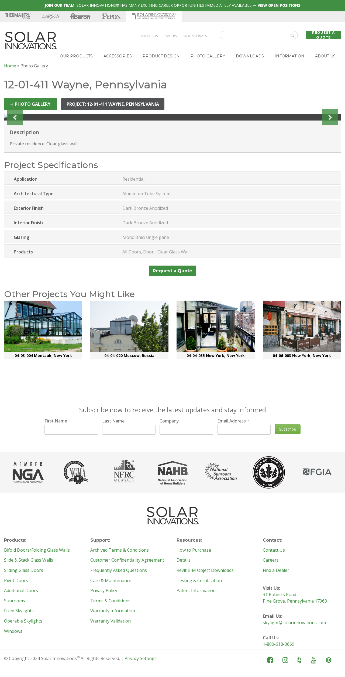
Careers (170, 36)
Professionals (194, 36)
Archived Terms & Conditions (119, 550)
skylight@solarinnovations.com (294, 623)
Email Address (233, 421)
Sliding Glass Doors (23, 570)
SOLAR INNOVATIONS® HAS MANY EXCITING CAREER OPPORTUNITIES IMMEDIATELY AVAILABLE (172, 5)
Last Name (113, 421)
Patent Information (196, 590)
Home (10, 66)
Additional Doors (21, 590)
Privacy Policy (103, 590)
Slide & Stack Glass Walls (28, 560)
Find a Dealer (276, 570)
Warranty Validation (110, 621)
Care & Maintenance (110, 580)
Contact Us (147, 36)
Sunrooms (14, 601)
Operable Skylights (23, 621)
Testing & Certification (199, 580)
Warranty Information (112, 611)
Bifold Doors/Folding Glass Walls (37, 550)
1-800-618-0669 (278, 644)
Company (169, 421)
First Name (55, 421)
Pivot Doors (16, 580)
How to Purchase (194, 550)
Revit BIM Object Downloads (205, 570)
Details (184, 560)
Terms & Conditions (110, 601)
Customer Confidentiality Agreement (127, 560)
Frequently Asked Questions (118, 570)
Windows (13, 631)
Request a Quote (323, 35)
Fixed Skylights (19, 611)
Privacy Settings (141, 658)
